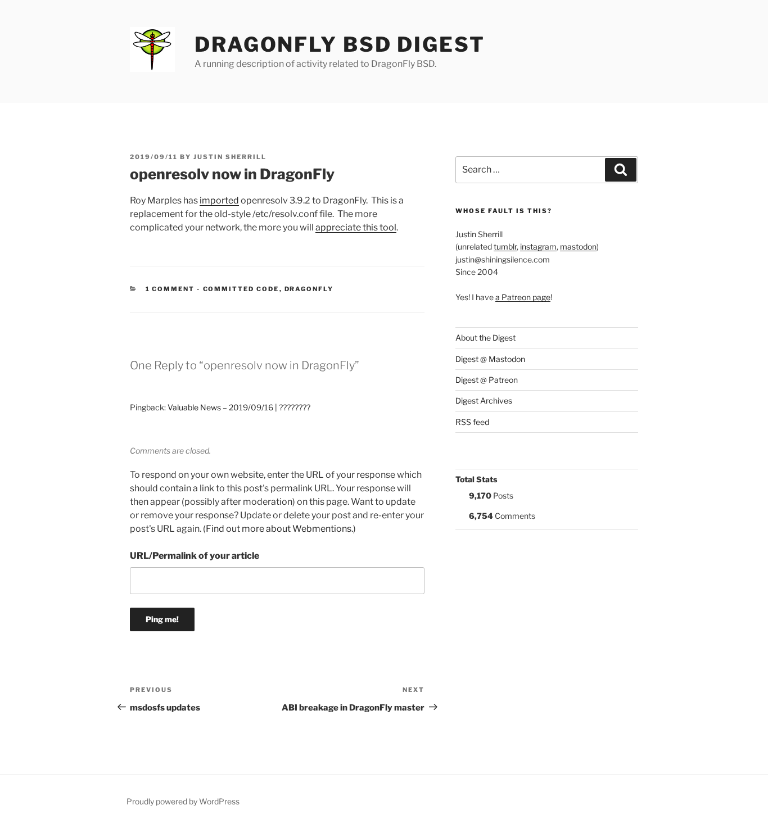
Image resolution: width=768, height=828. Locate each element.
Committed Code (241, 289)
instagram (538, 246)
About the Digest (485, 337)
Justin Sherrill (229, 157)
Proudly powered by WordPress (183, 801)
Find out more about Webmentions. (279, 528)
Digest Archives (483, 400)
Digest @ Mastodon (490, 359)
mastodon (578, 246)
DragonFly (309, 289)
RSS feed (472, 422)
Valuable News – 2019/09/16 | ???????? (239, 407)
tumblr (505, 246)
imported (219, 200)
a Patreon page (522, 297)
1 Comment (170, 289)
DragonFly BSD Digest (340, 44)
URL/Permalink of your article (194, 555)
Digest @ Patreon (486, 379)
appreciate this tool (355, 227)
